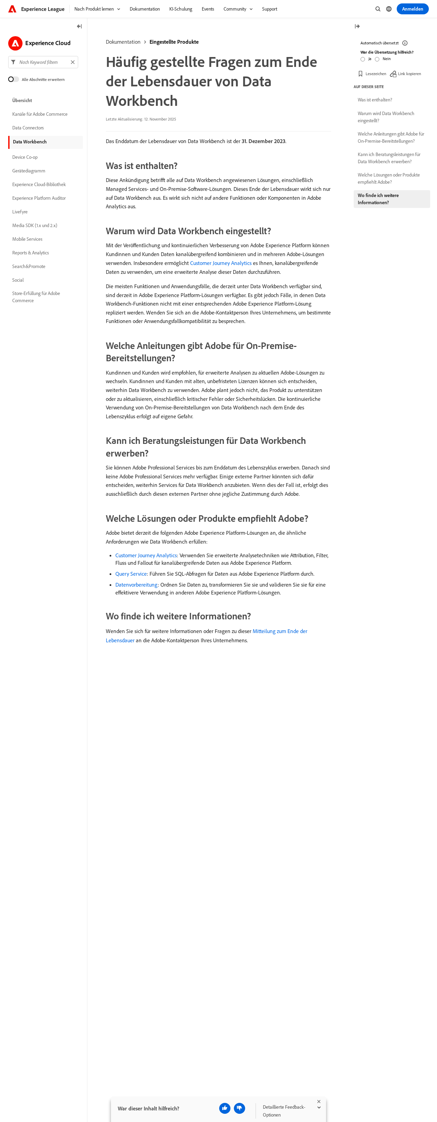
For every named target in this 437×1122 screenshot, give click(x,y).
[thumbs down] (239, 1108)
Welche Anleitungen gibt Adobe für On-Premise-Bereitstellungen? (391, 137)
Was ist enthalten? (375, 100)
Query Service (131, 573)
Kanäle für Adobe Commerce (40, 114)
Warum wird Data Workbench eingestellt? (386, 117)
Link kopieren (409, 73)
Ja (369, 58)
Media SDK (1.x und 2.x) (34, 225)
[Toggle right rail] (357, 27)
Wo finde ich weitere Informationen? (378, 199)
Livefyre (20, 212)
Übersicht (22, 100)
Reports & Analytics (30, 253)
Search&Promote (28, 266)
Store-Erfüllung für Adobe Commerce (36, 297)
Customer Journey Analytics (221, 263)
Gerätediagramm (28, 171)
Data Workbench (30, 142)
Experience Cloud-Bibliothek (39, 184)
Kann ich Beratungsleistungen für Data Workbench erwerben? (389, 158)
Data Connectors (28, 128)
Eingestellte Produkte (174, 41)
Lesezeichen (376, 73)
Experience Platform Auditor (39, 198)
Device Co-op (25, 157)
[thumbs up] (224, 1108)
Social (18, 280)
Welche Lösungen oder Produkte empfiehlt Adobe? (389, 178)
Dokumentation (123, 41)
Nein (387, 58)
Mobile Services (27, 239)
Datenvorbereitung (136, 584)
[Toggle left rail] (79, 27)
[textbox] (43, 62)
